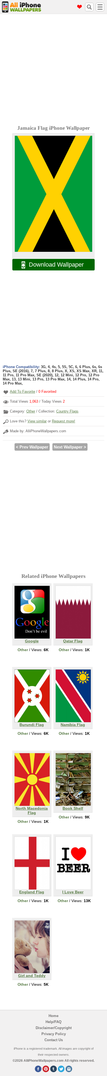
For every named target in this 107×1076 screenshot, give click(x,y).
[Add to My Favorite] (6, 392)
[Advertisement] (53, 70)
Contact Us (53, 1040)
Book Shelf (73, 808)
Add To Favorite (22, 391)
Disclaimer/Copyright (54, 1028)
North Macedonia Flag (32, 810)
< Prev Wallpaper (32, 447)
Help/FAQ (53, 1022)
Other (30, 411)
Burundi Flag (31, 724)
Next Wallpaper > (70, 447)
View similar (37, 421)
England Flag (31, 892)
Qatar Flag (73, 641)
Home (53, 1016)
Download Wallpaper (56, 264)
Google (32, 641)
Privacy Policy (53, 1034)
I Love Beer (72, 892)
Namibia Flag (73, 724)
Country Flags (67, 411)
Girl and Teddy (32, 975)
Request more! (63, 421)
